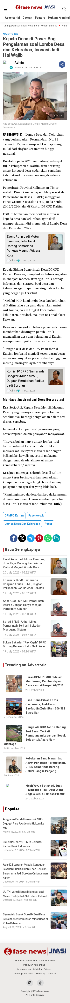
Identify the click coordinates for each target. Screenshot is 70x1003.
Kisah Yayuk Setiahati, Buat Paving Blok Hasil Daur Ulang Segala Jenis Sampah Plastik (45, 790)
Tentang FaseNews (23, 973)
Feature (40, 18)
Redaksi (52, 973)
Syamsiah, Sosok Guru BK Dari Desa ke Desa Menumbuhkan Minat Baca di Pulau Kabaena (25, 918)
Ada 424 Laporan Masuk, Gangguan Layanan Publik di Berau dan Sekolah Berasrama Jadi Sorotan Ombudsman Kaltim (25, 871)
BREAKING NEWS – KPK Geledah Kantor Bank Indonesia (22, 844)
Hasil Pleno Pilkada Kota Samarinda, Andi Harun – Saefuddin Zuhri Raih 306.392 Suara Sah (45, 706)
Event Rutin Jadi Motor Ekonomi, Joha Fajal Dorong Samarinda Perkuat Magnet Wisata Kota (23, 246)
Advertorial (12, 18)
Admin (19, 62)
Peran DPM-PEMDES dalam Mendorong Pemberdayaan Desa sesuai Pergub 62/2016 (44, 681)
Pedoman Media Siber (26, 960)
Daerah (27, 18)
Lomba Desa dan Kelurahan (22, 524)
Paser (48, 524)
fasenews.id (36, 516)
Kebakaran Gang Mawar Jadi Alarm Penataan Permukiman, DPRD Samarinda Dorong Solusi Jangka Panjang (45, 765)
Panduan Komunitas (34, 964)
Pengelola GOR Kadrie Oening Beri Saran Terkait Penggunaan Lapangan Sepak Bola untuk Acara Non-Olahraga (35, 735)
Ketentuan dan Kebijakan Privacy (34, 969)
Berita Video (47, 960)
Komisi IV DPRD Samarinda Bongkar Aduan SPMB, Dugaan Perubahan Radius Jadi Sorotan (26, 378)
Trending (40, 973)
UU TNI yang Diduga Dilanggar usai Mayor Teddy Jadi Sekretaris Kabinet (25, 894)
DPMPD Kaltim (14, 516)
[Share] (62, 64)
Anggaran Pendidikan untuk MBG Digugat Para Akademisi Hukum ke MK (23, 823)
